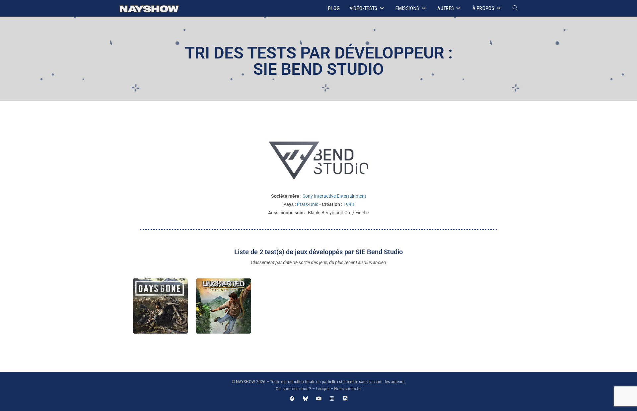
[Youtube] (318, 398)
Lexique (322, 388)
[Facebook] (292, 398)
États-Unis (307, 204)
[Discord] (345, 398)
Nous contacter (348, 388)
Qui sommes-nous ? (293, 388)
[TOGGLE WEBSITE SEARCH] (515, 8)
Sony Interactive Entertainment (334, 196)
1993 (348, 204)
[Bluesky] (305, 398)
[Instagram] (331, 398)
